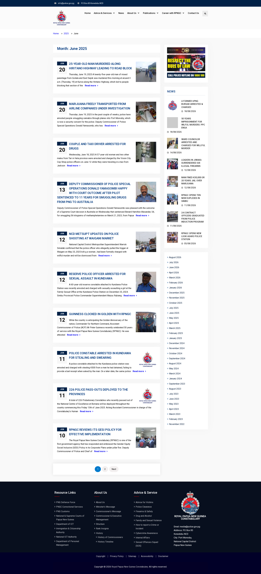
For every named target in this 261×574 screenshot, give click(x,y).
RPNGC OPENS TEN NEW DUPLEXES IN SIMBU (191, 198)
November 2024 (176, 348)
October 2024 (175, 353)
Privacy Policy (117, 556)
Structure (100, 524)
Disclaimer (163, 556)
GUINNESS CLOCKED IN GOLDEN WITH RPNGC (100, 314)
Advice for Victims (144, 502)
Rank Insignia (102, 528)
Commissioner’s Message (108, 511)
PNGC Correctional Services (69, 506)
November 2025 (176, 297)
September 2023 (177, 383)
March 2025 (174, 328)
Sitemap (132, 556)
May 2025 (174, 318)
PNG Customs (63, 511)
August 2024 (175, 363)
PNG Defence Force (65, 502)
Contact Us (193, 13)
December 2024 (176, 343)
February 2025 (176, 333)
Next (114, 469)
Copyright (100, 556)
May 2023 (174, 404)
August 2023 (175, 389)
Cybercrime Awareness (147, 533)
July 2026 (173, 262)
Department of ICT (65, 524)
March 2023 (174, 414)
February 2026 (176, 282)
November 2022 (176, 424)
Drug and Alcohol (144, 516)
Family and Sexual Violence (149, 520)
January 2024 (175, 378)
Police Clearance (144, 506)
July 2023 (173, 394)
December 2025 (176, 292)
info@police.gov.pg (66, 3)
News (121, 13)
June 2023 (174, 399)
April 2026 (174, 272)
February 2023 (176, 419)
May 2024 (174, 368)
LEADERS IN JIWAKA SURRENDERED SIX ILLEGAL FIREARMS (191, 163)
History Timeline (105, 541)
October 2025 (175, 303)
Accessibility (147, 556)
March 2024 (174, 373)
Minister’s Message (105, 506)
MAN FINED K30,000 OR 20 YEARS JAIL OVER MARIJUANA (193, 180)
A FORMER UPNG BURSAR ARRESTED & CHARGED (192, 104)
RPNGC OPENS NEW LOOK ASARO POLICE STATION (191, 236)
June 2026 (174, 267)
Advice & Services (103, 13)
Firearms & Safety (144, 511)
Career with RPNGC (171, 13)
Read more (90, 85)
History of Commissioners (110, 537)
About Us (131, 13)
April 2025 (174, 323)
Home (88, 13)
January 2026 (175, 287)
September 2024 (177, 358)
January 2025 (175, 338)
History (99, 533)
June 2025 (174, 313)
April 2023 (174, 409)
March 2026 (174, 277)
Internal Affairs (143, 537)
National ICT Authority (66, 537)
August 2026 (175, 257)
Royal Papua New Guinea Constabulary (130, 566)
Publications (149, 13)
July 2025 (173, 308)
